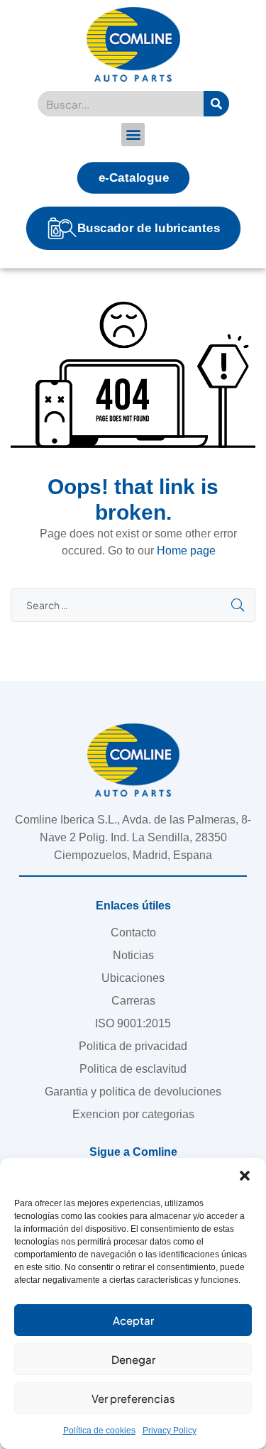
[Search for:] (133, 605)
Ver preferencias (133, 1398)
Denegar (133, 1359)
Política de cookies (99, 1431)
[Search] (216, 103)
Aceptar (133, 1320)
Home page (186, 551)
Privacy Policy (169, 1431)
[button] (245, 1176)
